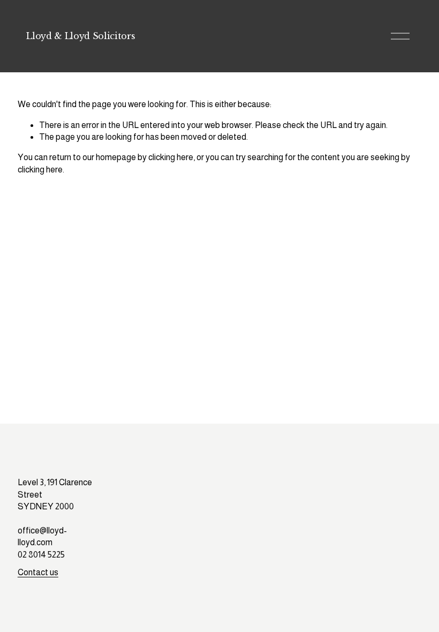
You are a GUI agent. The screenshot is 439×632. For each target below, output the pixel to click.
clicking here (170, 157)
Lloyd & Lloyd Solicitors (80, 36)
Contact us (38, 572)
